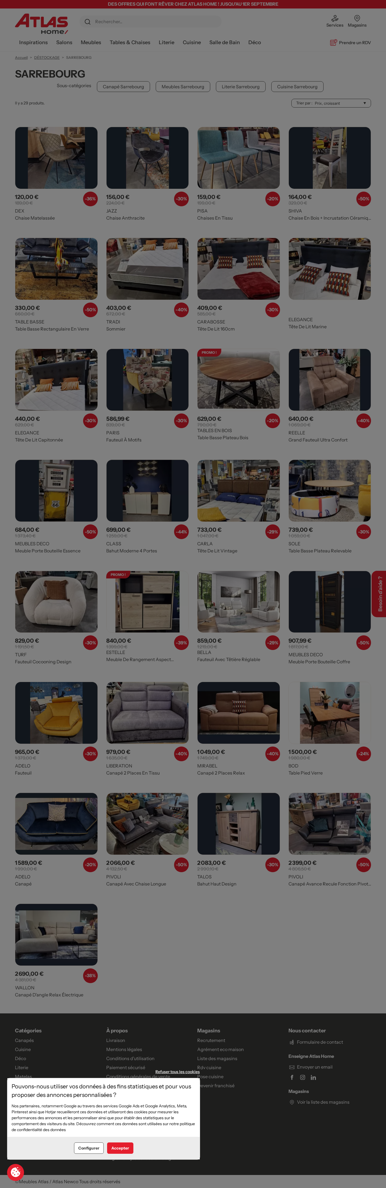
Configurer (88, 1148)
